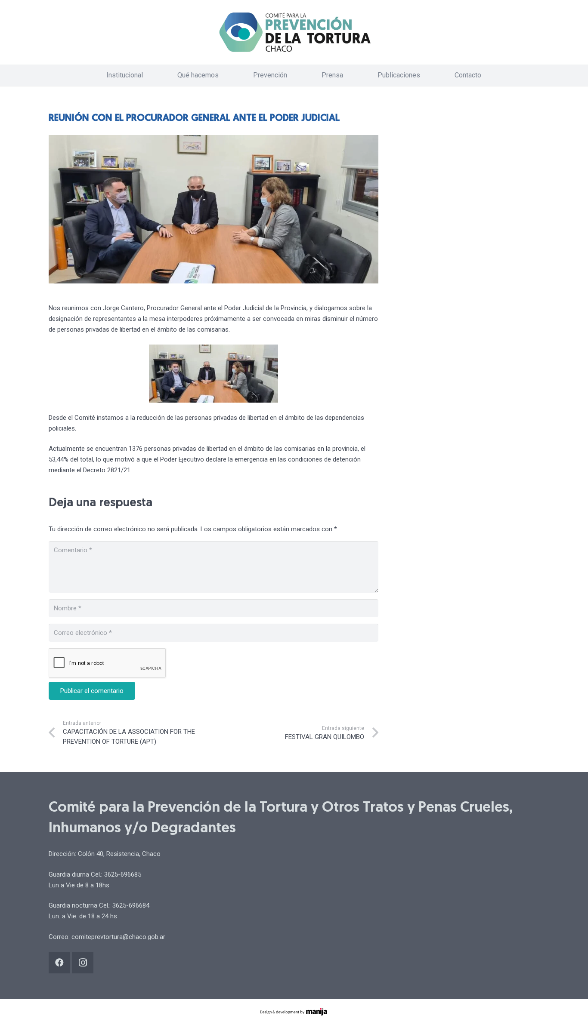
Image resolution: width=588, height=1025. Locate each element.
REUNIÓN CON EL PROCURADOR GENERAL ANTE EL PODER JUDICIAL (194, 118)
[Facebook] (59, 962)
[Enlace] (294, 32)
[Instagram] (82, 962)
